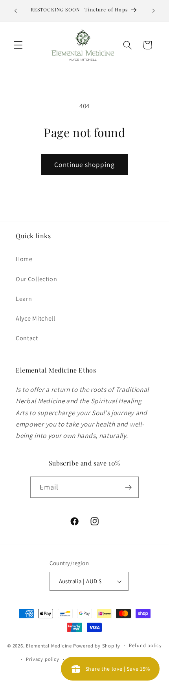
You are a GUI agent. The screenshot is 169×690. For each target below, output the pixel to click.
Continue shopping (84, 164)
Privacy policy (42, 659)
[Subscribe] (129, 487)
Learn (24, 299)
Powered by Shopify (97, 645)
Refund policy (145, 645)
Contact (27, 338)
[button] (18, 45)
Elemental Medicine (49, 645)
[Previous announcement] (15, 10)
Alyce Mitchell (35, 318)
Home (24, 259)
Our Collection (36, 279)
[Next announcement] (153, 10)
